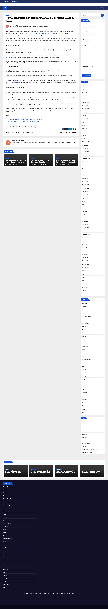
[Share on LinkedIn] (16, 126)
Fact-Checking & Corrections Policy (90, 449)
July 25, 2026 (86, 474)
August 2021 (85, 198)
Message (84, 45)
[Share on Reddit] (25, 126)
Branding (84, 306)
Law (83, 366)
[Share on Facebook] (10, 126)
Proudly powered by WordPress (9, 606)
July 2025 (84, 125)
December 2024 (86, 148)
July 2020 (84, 241)
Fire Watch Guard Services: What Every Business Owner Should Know (41, 472)
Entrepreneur (85, 329)
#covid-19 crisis (28, 26)
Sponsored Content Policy (88, 452)
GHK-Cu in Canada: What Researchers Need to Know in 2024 (92, 472)
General (84, 353)
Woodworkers (85, 409)
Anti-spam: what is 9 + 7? (87, 66)
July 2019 (84, 280)
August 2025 (85, 122)
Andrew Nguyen (15, 25)
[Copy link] (35, 126)
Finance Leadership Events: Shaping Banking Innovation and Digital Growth (25, 119)
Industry (84, 362)
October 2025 (85, 115)
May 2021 (84, 208)
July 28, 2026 (35, 474)
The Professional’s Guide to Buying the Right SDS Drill (66, 472)
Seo (83, 389)
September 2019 (86, 274)
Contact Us (84, 421)
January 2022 (85, 181)
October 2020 (85, 231)
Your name (84, 23)
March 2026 (85, 98)
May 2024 (84, 171)
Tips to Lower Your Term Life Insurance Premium (20, 132)
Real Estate (85, 382)
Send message (87, 75)
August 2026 (85, 85)
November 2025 (86, 112)
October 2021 (85, 191)
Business (84, 310)
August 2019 (85, 277)
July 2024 (84, 165)
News (83, 379)
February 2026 (85, 102)
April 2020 (84, 250)
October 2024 (85, 155)
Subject (84, 39)
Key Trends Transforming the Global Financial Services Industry (22, 117)
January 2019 (85, 293)
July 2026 (84, 89)
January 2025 (85, 145)
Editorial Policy (85, 446)
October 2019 (85, 270)
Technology (84, 402)
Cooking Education (86, 316)
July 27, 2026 (60, 474)
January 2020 (85, 260)
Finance (7, 158)
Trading (84, 405)
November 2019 (86, 267)
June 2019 (84, 284)
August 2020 (85, 237)
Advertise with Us (86, 440)
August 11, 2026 (10, 474)
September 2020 (86, 234)
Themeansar (24, 606)
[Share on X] (13, 126)
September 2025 (86, 118)
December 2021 (86, 184)
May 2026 (84, 95)
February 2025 (85, 141)
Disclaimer (84, 434)
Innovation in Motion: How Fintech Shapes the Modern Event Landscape (24, 121)
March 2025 (85, 138)
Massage (84, 376)
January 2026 (85, 105)
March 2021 (85, 214)
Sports (83, 395)
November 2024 (86, 151)
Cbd (83, 313)
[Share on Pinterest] (22, 126)
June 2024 (84, 168)
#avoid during (22, 26)
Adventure (84, 303)
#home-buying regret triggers (41, 26)
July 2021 (84, 201)
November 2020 (86, 227)
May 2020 (84, 247)
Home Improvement (86, 359)
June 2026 (84, 92)
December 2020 (86, 224)
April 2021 (84, 211)
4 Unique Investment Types (67, 132)
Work (83, 412)
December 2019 (86, 264)
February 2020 (85, 257)
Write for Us (85, 437)
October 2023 (85, 178)
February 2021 (85, 217)
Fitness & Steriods (86, 343)
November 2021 (86, 188)
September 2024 (86, 158)
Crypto (83, 319)
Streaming (84, 399)
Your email (84, 31)
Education (84, 326)
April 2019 (84, 290)
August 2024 (85, 161)
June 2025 (84, 128)
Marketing (84, 372)
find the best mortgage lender (44, 33)
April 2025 (84, 135)
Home (83, 425)
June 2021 (84, 204)
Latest (83, 428)
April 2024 (84, 174)
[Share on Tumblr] (28, 126)
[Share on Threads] (31, 126)
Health (83, 356)
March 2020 (85, 254)
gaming (84, 349)
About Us (84, 431)
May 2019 (84, 287)
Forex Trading (85, 346)
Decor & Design (85, 323)
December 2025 (86, 108)
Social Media (85, 392)
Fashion (84, 333)
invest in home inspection (13, 82)
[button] (101, 7)
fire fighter (84, 339)
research (84, 386)
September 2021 (86, 194)
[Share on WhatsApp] (19, 126)
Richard (15, 164)
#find (34, 26)
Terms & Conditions (86, 443)
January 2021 (85, 221)
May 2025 (84, 132)
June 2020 (84, 244)
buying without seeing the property (38, 90)
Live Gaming (85, 369)
